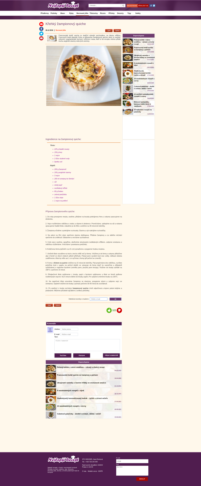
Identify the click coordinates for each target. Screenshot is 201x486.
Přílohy (112, 13)
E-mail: (57, 334)
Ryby (71, 13)
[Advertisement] (138, 171)
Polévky (54, 13)
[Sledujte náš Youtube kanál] (41, 24)
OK (115, 299)
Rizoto (103, 13)
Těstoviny (94, 13)
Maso (62, 13)
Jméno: (57, 329)
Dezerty (120, 13)
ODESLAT (142, 479)
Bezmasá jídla (82, 13)
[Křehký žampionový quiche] (52, 38)
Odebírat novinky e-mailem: (79, 299)
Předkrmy (45, 13)
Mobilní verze (92, 471)
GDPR (100, 471)
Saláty (137, 13)
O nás (84, 471)
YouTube (63, 355)
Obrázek (82, 355)
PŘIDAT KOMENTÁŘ (111, 355)
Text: (56, 337)
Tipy (129, 13)
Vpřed (117, 30)
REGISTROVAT (132, 6)
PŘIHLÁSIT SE (143, 6)
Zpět (108, 30)
